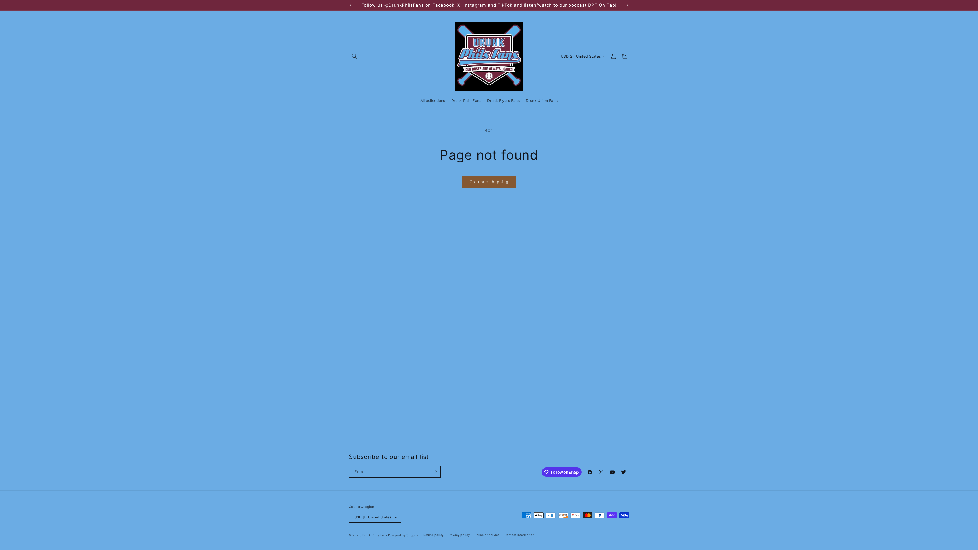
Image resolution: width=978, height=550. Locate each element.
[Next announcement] (627, 5)
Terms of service (487, 535)
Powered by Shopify (403, 535)
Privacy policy (459, 535)
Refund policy (433, 535)
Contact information (519, 535)
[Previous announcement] (350, 5)
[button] (354, 56)
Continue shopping (489, 181)
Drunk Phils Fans (374, 535)
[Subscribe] (434, 472)
